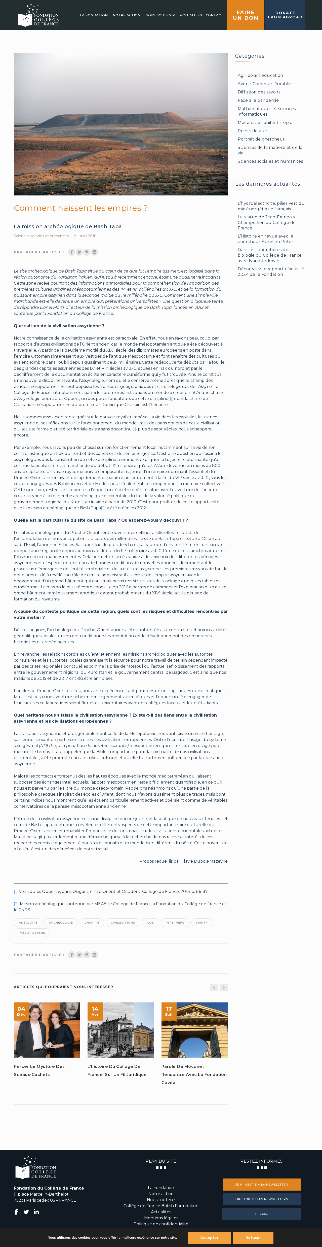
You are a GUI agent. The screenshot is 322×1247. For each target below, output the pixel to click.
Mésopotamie (32, 932)
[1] (170, 398)
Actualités (161, 1211)
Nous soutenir (161, 1199)
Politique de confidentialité (161, 1224)
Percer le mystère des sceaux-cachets (39, 1070)
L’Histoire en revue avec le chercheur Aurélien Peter (266, 239)
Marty (202, 922)
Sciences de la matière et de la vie (270, 150)
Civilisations (123, 922)
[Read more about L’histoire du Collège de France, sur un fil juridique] (120, 1030)
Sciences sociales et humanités (41, 236)
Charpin (92, 922)
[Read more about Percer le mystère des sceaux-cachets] (47, 1030)
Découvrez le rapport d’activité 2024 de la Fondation (271, 271)
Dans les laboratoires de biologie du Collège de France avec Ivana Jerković (270, 255)
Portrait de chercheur (261, 139)
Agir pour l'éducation (260, 75)
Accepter (209, 1237)
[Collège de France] (38, 15)
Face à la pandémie (258, 100)
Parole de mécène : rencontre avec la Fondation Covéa (194, 1074)
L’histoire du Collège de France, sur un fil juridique (117, 1070)
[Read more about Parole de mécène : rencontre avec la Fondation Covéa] (194, 1030)
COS (150, 922)
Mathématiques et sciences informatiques (267, 111)
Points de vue (252, 130)
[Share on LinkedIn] (94, 252)
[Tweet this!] (79, 252)
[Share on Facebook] (71, 252)
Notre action (161, 1193)
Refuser (253, 1237)
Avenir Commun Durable (264, 83)
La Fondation (161, 1187)
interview (175, 922)
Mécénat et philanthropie (265, 122)
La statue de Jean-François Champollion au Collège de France (267, 222)
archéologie (61, 922)
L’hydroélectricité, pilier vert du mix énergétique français (271, 206)
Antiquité (28, 922)
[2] (103, 507)
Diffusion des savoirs (259, 92)
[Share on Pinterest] (86, 252)
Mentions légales (161, 1218)
